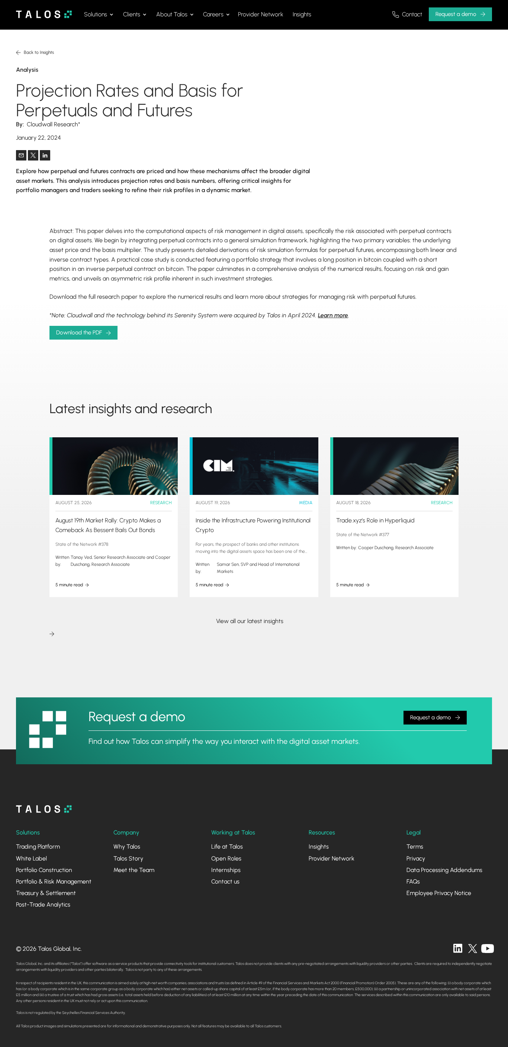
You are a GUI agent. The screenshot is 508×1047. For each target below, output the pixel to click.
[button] (99, 14)
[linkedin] (457, 948)
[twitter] (472, 948)
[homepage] (44, 809)
